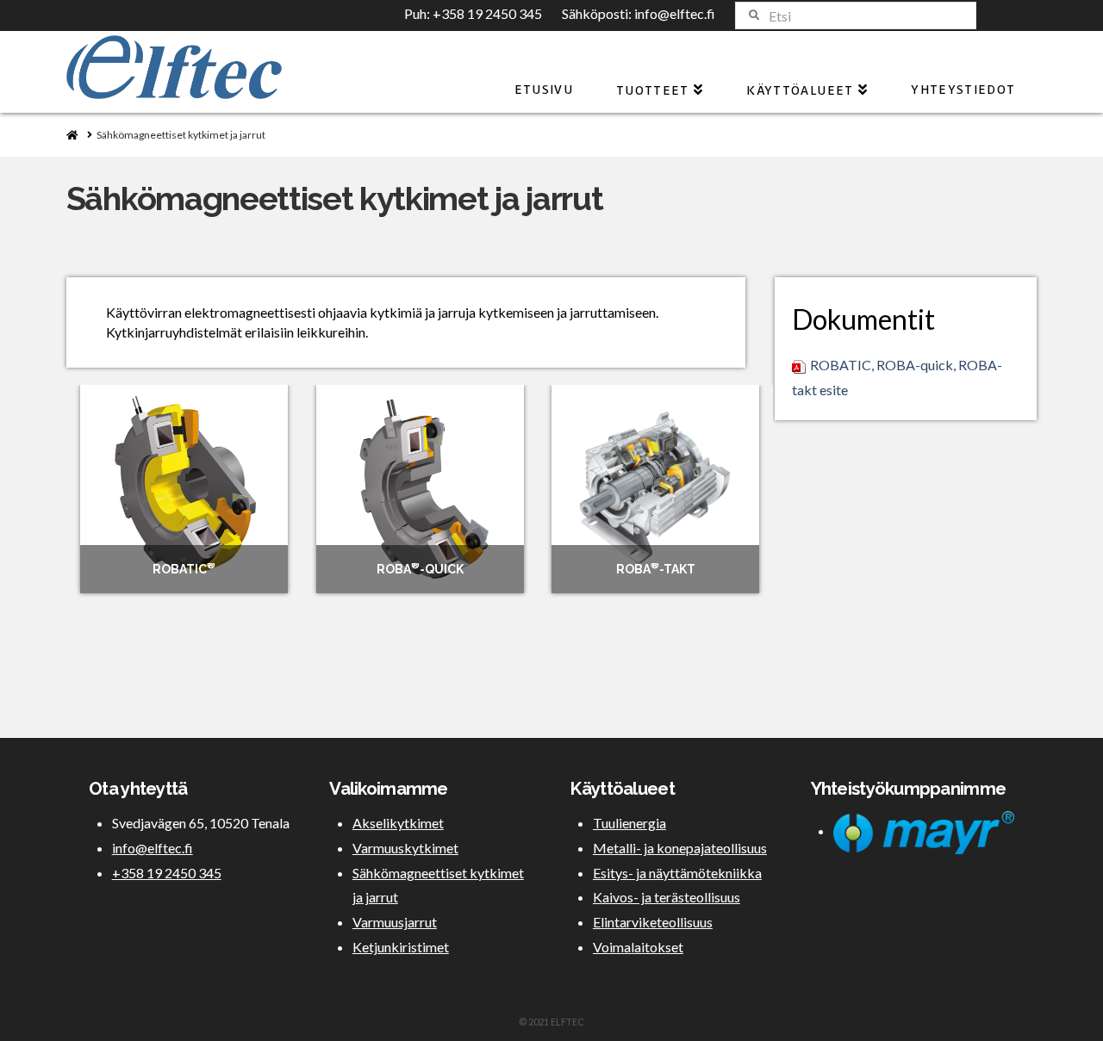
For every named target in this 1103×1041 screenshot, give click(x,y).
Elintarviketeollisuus (653, 922)
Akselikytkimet (398, 823)
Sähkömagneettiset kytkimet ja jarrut (438, 885)
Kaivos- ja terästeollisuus (666, 897)
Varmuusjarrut (394, 922)
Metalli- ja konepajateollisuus (680, 848)
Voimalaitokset (638, 947)
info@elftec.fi (674, 13)
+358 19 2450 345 (487, 13)
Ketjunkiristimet (400, 947)
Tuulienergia (629, 823)
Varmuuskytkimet (405, 848)
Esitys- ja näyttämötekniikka (677, 872)
